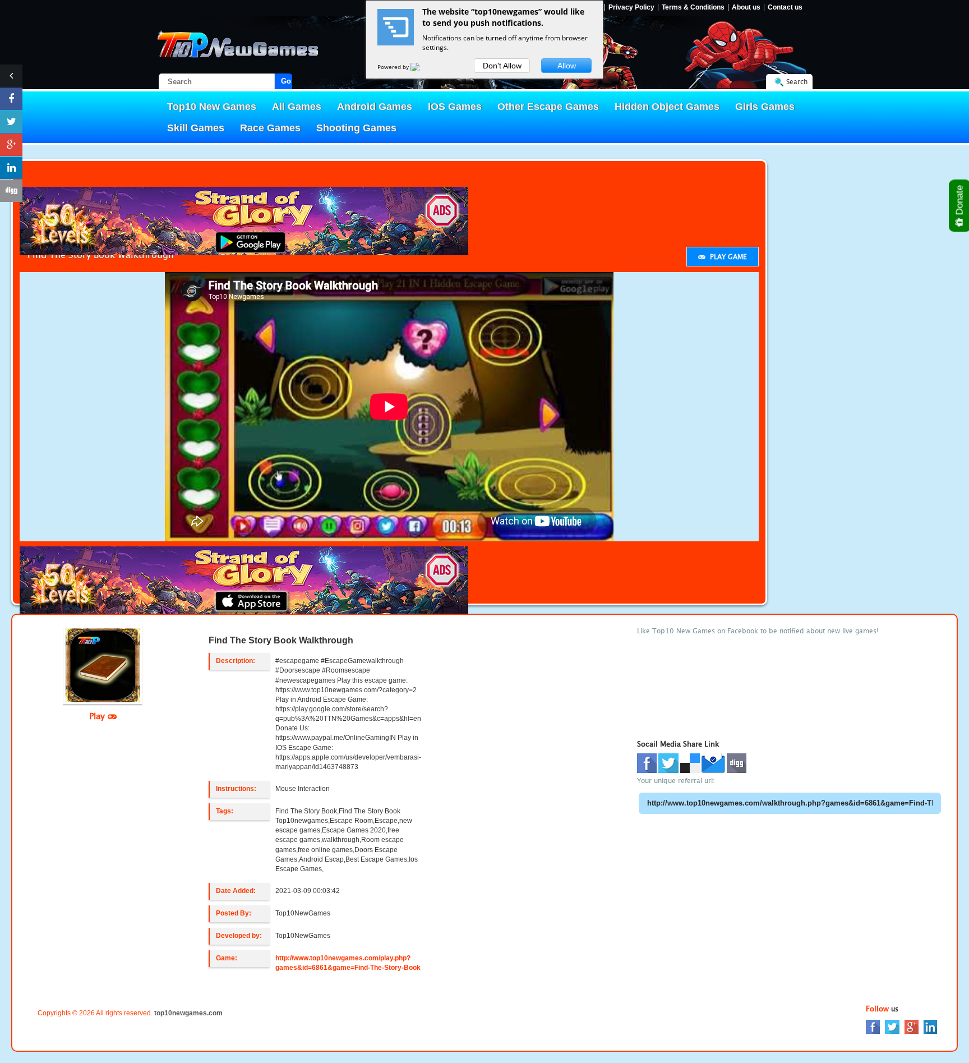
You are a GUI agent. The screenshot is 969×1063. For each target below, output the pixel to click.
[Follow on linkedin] (11, 168)
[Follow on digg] (11, 191)
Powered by (393, 67)
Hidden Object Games (667, 106)
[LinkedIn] (930, 1026)
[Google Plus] (912, 1026)
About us (746, 7)
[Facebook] (873, 1026)
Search (796, 81)
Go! (286, 81)
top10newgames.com (188, 1013)
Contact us (785, 7)
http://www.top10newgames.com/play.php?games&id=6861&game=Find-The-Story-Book (348, 963)
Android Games (374, 106)
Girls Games (765, 106)
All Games (296, 106)
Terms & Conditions (693, 7)
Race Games (270, 128)
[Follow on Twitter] (11, 122)
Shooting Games (356, 128)
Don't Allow (502, 65)
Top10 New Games (211, 106)
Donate (959, 201)
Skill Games (195, 128)
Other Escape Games (548, 106)
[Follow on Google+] (11, 145)
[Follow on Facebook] (11, 99)
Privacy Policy (631, 7)
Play (98, 716)
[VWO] (421, 67)
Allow (566, 65)
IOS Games (455, 106)
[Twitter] (892, 1026)
